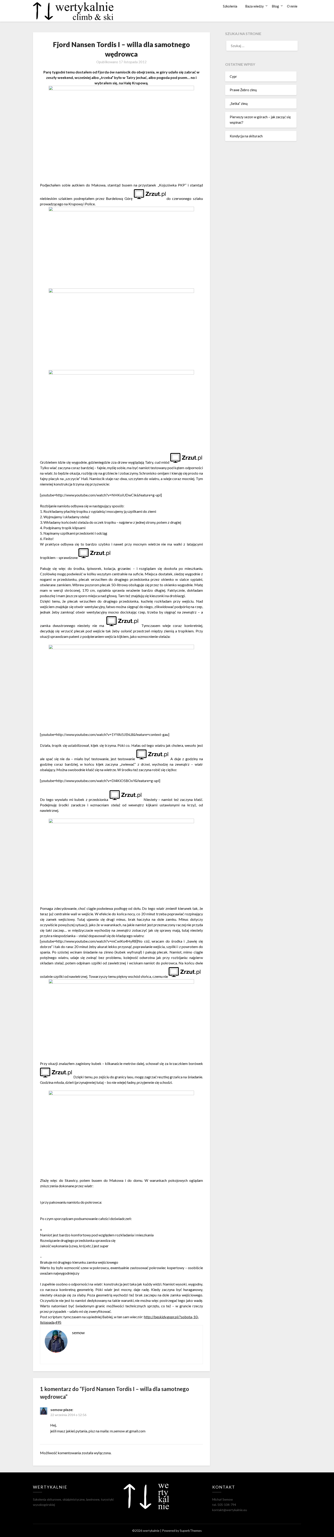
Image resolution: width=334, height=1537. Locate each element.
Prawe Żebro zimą (243, 90)
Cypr (233, 76)
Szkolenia (230, 6)
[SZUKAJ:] (261, 46)
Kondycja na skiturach (246, 136)
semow (56, 1409)
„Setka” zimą (239, 103)
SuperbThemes (191, 1530)
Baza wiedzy (254, 6)
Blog (275, 6)
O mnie (292, 6)
